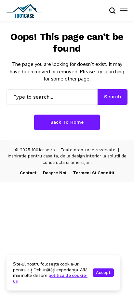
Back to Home (67, 122)
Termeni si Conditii (93, 172)
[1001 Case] (24, 11)
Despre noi (54, 172)
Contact (28, 172)
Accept (103, 272)
